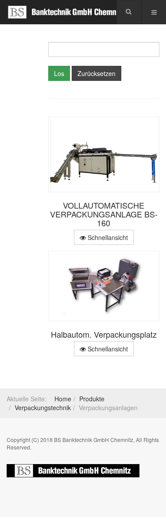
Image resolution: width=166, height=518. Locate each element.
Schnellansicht (107, 237)
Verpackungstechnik (43, 407)
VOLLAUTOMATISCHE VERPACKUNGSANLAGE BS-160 (104, 214)
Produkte (91, 398)
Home (62, 398)
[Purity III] (66, 12)
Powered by (73, 471)
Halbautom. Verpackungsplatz (104, 334)
